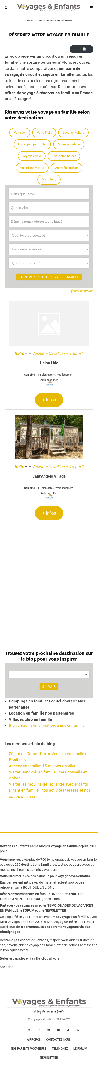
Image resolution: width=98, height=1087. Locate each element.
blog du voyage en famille (58, 846)
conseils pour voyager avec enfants (63, 876)
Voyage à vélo (31, 156)
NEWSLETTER (55, 910)
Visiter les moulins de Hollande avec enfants (48, 784)
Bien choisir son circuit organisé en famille (46, 725)
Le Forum (80, 1048)
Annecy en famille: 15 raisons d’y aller (42, 765)
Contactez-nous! (58, 1039)
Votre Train (44, 132)
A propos (34, 1039)
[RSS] (78, 1030)
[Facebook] (19, 1030)
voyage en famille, (84, 859)
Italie (19, 353)
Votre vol (19, 132)
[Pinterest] (48, 1030)
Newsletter (49, 1057)
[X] (29, 1030)
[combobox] (49, 674)
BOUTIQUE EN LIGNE (38, 887)
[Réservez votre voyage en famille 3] (49, 437)
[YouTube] (58, 1030)
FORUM (28, 910)
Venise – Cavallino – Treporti (57, 353)
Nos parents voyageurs (28, 1048)
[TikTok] (68, 1030)
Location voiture (73, 132)
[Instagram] (39, 1030)
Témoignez (60, 1048)
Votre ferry (49, 179)
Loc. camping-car (64, 156)
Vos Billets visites (32, 168)
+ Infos (49, 399)
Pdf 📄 (81, 49)
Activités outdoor (66, 168)
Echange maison (69, 144)
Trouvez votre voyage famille (49, 277)
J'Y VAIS (49, 687)
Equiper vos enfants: (15, 882)
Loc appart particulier (32, 144)
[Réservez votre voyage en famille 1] (49, 323)
